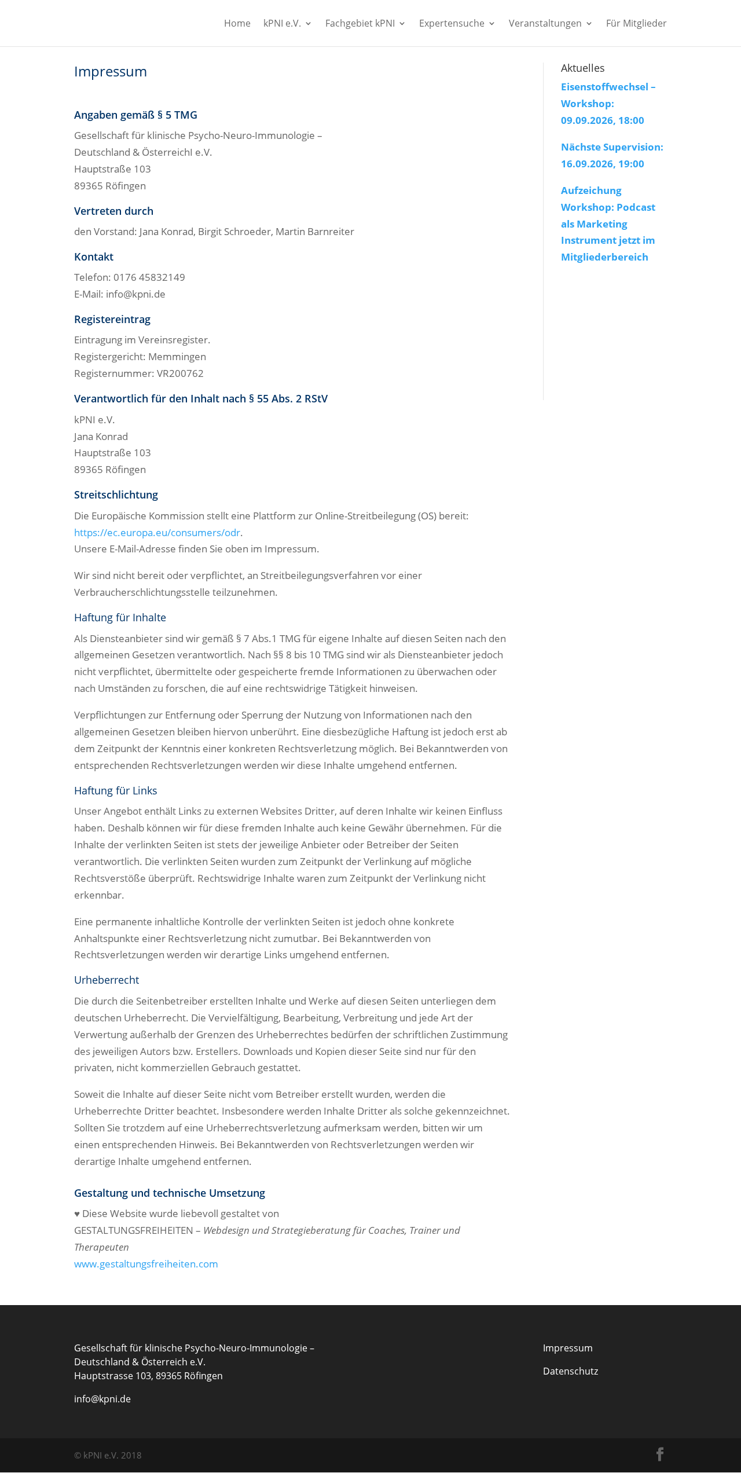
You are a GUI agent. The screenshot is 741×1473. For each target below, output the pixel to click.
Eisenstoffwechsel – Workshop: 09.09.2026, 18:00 (608, 103)
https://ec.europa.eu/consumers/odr (157, 532)
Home (237, 24)
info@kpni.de (102, 1399)
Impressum (568, 1348)
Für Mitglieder (636, 24)
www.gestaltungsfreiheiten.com (146, 1263)
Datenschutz (570, 1371)
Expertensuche (452, 24)
